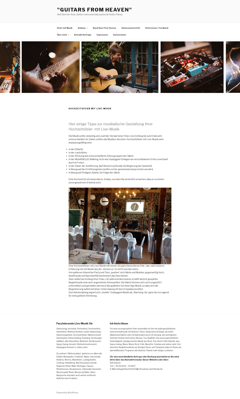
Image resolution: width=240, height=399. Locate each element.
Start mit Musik (64, 28)
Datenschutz (119, 35)
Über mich (62, 35)
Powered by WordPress (67, 392)
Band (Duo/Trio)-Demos (104, 28)
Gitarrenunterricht (130, 28)
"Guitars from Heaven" (94, 10)
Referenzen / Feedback (156, 28)
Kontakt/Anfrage (82, 35)
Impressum (102, 35)
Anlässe (82, 28)
